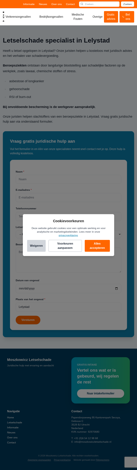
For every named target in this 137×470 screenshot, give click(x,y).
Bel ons (128, 16)
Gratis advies (111, 16)
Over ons (56, 4)
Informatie (29, 4)
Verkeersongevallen (18, 16)
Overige (98, 16)
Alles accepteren (97, 245)
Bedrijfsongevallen (51, 16)
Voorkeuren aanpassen (65, 245)
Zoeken (127, 4)
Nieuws (43, 4)
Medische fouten (78, 16)
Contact (70, 4)
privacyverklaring (68, 235)
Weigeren (36, 245)
